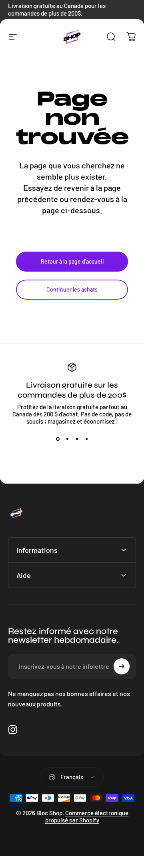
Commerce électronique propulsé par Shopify (86, 816)
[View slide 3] (77, 439)
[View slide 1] (57, 439)
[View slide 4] (86, 439)
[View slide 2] (67, 439)
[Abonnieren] (122, 666)
